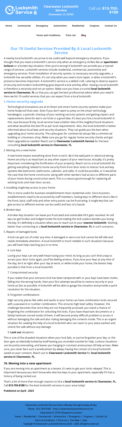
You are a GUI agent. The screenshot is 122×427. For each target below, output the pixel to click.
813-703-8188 (110, 10)
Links (84, 420)
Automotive (60, 25)
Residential (78, 25)
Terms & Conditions (45, 420)
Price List (71, 35)
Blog (83, 35)
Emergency (42, 25)
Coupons (94, 25)
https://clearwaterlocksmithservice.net (73, 409)
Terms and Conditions (48, 35)
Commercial (24, 25)
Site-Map (74, 420)
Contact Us (111, 25)
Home (8, 25)
